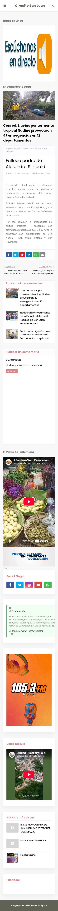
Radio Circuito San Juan (19, 173)
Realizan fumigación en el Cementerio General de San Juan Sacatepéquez (35, 334)
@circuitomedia (17, 611)
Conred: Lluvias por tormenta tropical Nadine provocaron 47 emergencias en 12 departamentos (28, 133)
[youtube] (38, 585)
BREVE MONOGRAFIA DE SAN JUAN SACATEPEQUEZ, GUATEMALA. (35, 828)
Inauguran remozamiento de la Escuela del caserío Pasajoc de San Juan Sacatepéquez (35, 318)
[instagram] (29, 585)
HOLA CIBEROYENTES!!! (33, 840)
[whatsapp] (48, 585)
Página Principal (13, 148)
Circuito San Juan (30, 5)
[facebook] (10, 585)
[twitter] (20, 585)
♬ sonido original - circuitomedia (26, 630)
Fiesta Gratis (28, 855)
